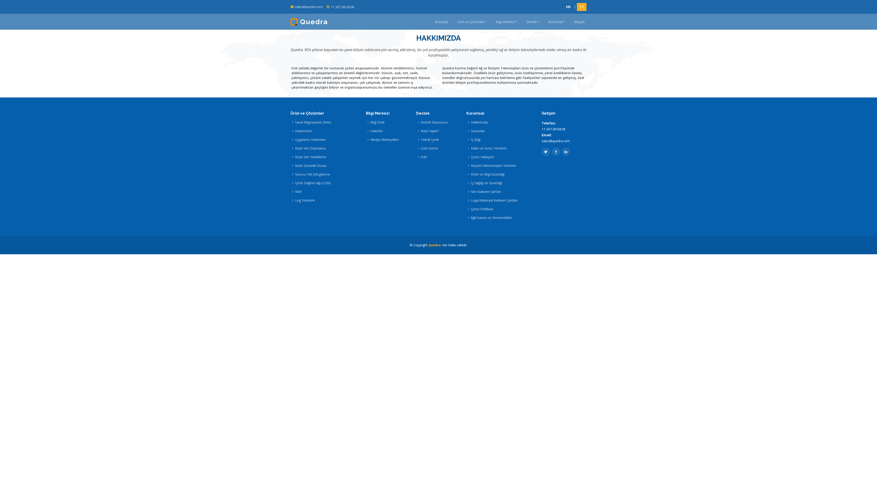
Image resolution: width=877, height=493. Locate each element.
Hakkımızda (479, 122)
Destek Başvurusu (434, 122)
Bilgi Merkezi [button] (505, 22)
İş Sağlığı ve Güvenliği (486, 183)
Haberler (376, 131)
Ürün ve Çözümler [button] (470, 22)
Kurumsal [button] (555, 22)
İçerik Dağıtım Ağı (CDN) (313, 183)
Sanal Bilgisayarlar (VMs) (313, 122)
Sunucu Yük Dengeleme (312, 174)
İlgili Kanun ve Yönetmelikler (491, 217)
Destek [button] (531, 22)
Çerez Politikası (482, 209)
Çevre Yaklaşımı (482, 157)
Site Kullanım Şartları (486, 191)
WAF (298, 191)
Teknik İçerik (430, 139)
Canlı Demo (429, 148)
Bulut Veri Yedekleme (310, 157)
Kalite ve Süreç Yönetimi (489, 148)
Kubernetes (303, 131)
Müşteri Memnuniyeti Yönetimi (493, 165)
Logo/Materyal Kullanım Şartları (494, 200)
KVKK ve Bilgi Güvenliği (488, 174)
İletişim (579, 22)
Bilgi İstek (377, 122)
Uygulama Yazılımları (310, 139)
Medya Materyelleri (384, 139)
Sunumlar (478, 131)
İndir (424, 157)
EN (568, 7)
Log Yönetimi (305, 200)
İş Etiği (476, 139)
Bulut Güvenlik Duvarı (311, 165)
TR (582, 7)
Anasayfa (441, 22)
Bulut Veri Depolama (310, 148)
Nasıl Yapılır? (430, 131)
